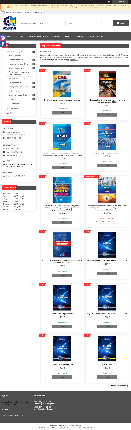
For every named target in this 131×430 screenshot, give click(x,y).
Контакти (79, 36)
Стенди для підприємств (18, 87)
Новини (55, 36)
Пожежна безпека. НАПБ (18, 64)
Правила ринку (107, 364)
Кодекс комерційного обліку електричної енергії (107, 314)
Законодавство (15, 56)
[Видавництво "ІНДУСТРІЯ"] (9, 23)
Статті (66, 36)
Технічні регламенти (17, 78)
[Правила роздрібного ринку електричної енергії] (107, 245)
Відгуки (9, 113)
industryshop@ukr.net (14, 152)
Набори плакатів (15, 83)
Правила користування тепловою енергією (62, 100)
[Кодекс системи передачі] (62, 348)
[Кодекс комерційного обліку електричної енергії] (107, 298)
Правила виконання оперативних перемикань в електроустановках (62, 262)
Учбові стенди (14, 91)
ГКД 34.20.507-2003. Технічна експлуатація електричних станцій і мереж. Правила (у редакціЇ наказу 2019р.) (62, 208)
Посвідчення (14, 103)
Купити (62, 113)
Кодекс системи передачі (62, 364)
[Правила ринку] (107, 348)
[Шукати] (101, 23)
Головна (7, 36)
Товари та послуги (37, 36)
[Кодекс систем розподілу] (62, 298)
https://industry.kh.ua (13, 149)
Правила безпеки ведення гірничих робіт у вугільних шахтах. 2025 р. (107, 101)
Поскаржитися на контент (65, 427)
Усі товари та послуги (118, 386)
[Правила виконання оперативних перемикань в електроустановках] (62, 245)
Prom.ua (78, 425)
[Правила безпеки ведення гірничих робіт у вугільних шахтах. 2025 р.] (107, 84)
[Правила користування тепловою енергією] (62, 84)
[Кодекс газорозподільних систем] (107, 137)
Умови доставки (96, 36)
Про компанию (12, 108)
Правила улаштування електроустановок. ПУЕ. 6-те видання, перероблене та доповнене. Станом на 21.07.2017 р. (107, 208)
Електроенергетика (16, 68)
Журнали (12, 99)
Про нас (19, 36)
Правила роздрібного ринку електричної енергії (107, 261)
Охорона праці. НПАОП (18, 60)
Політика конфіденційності (85, 427)
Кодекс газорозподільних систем (107, 153)
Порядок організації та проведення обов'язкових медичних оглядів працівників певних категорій (62, 154)
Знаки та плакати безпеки (19, 95)
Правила (74, 60)
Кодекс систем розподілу (62, 314)
